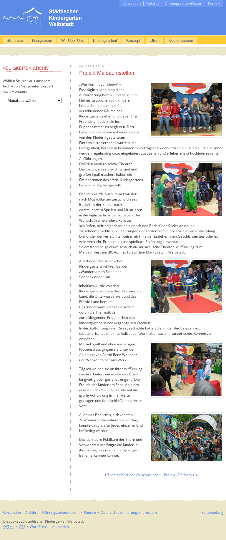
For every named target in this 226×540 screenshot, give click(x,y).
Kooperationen (181, 40)
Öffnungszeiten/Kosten (183, 3)
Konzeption (131, 3)
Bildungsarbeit (105, 40)
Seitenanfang (212, 512)
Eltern (154, 40)
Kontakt (214, 3)
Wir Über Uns (72, 40)
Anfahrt (153, 3)
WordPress (39, 526)
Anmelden (60, 526)
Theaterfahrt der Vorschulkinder (133, 474)
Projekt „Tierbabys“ (179, 474)
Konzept (133, 40)
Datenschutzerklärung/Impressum (129, 512)
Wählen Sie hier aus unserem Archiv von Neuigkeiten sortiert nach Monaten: (28, 86)
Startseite (14, 40)
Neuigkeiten (42, 40)
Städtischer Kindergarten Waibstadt (42, 17)
